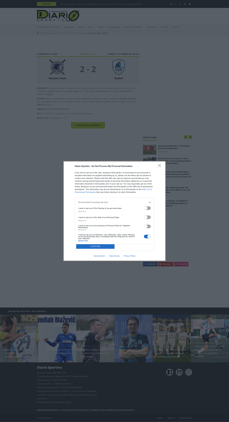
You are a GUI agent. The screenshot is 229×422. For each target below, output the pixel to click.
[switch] (147, 208)
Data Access (114, 256)
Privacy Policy (129, 256)
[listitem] (114, 202)
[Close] (160, 166)
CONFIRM (95, 246)
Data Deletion (99, 256)
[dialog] (114, 211)
